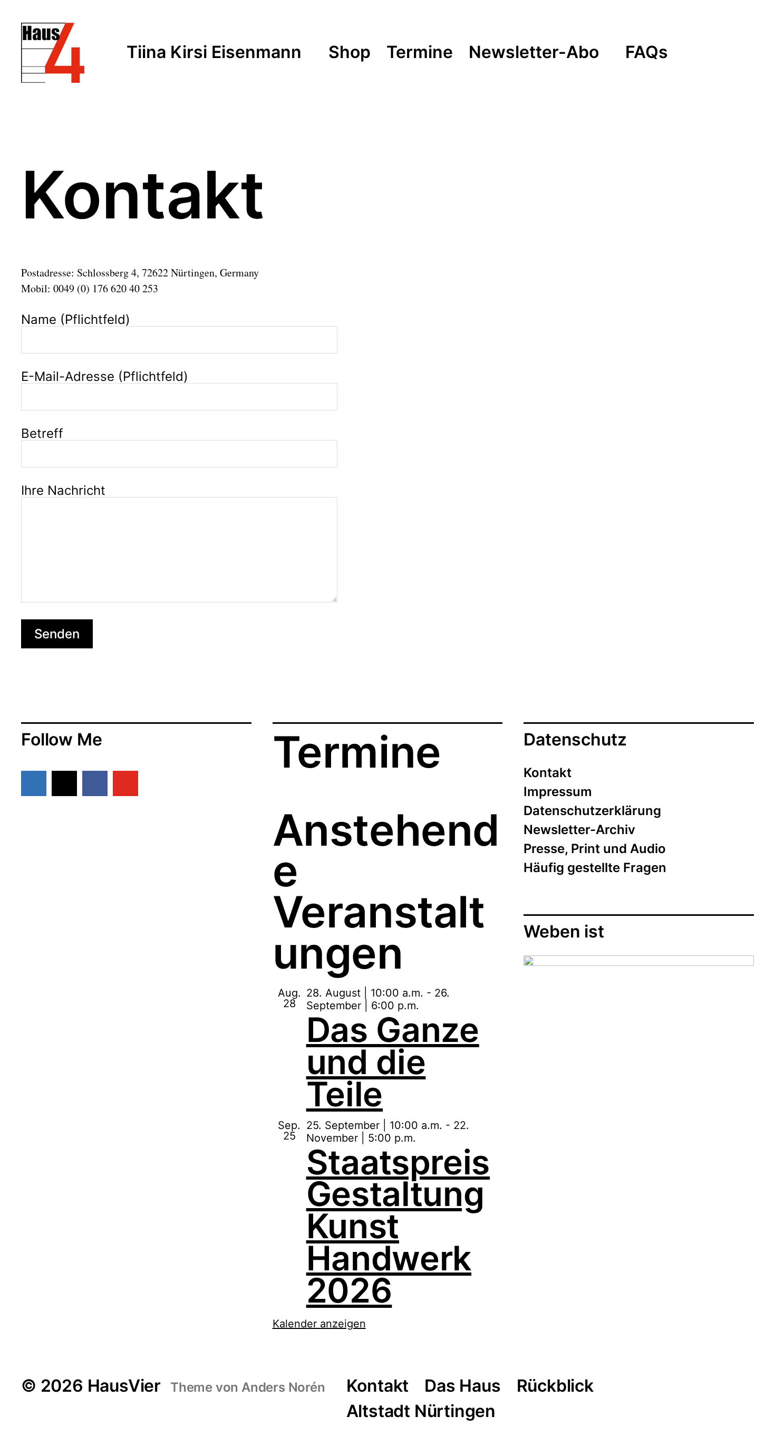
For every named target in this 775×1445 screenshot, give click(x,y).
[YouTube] (125, 783)
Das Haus (462, 1385)
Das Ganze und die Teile (392, 1061)
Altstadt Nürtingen (421, 1411)
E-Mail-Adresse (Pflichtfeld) (104, 377)
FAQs (646, 53)
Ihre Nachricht (63, 491)
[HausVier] (52, 53)
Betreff (42, 434)
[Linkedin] (33, 783)
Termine (419, 53)
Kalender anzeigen (319, 1323)
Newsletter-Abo (534, 53)
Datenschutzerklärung (592, 810)
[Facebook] (95, 783)
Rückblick (555, 1385)
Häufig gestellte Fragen (595, 867)
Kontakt (547, 772)
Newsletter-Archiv (579, 829)
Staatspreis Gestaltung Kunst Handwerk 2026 (398, 1226)
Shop (349, 53)
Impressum (558, 791)
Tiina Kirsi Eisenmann (214, 53)
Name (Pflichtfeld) (75, 320)
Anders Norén (283, 1387)
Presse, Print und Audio (595, 848)
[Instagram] (64, 783)
